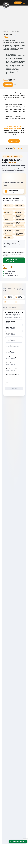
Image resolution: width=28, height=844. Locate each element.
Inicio (4, 31)
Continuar (14, 388)
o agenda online (5, 266)
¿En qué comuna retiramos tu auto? (13, 379)
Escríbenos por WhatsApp (12, 260)
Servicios (9, 31)
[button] (24, 2)
